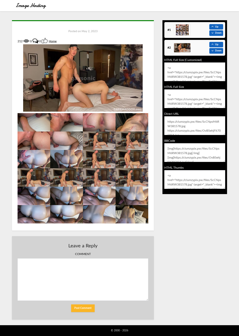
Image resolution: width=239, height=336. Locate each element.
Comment (83, 254)
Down (218, 33)
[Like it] (45, 41)
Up (216, 27)
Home (53, 41)
